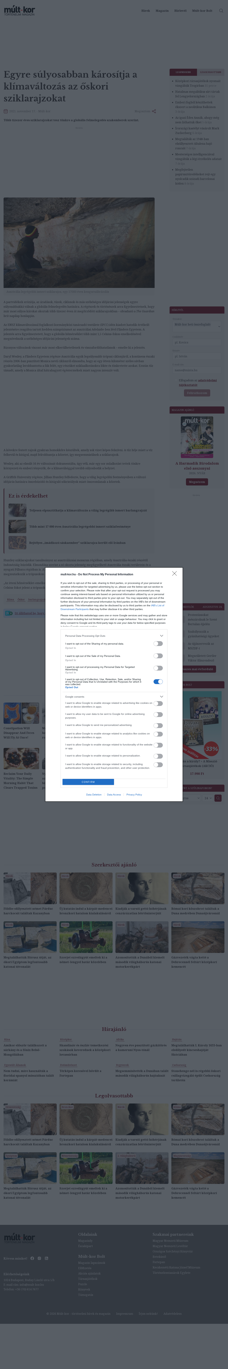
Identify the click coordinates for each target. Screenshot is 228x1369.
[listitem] (114, 636)
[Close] (175, 574)
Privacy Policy (134, 794)
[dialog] (114, 684)
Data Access (114, 794)
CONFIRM (88, 782)
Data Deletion (94, 794)
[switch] (158, 643)
